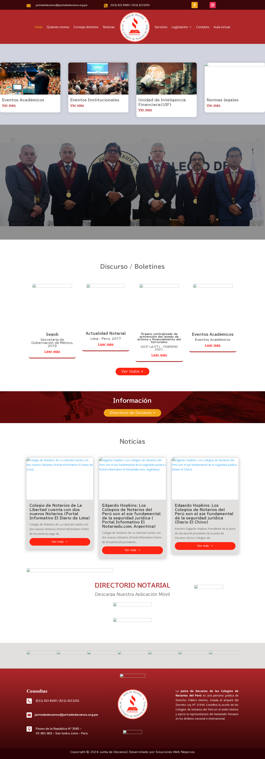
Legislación (180, 27)
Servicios (161, 27)
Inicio (38, 27)
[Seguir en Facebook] (194, 5)
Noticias (109, 27)
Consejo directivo (86, 27)
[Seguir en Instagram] (213, 5)
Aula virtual (222, 27)
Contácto (202, 27)
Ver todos (130, 371)
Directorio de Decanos (131, 412)
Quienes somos (58, 27)
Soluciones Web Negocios (175, 752)
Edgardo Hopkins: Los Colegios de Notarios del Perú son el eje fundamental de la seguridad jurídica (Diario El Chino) (204, 514)
